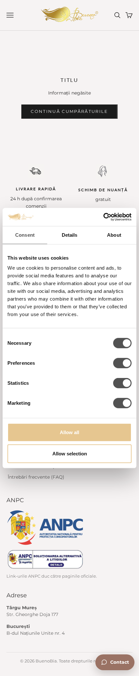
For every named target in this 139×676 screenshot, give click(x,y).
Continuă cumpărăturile (69, 111)
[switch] (122, 363)
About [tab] (114, 234)
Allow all (69, 432)
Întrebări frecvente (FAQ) (36, 477)
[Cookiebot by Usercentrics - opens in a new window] (103, 217)
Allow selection (69, 453)
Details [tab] (70, 234)
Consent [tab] (25, 234)
